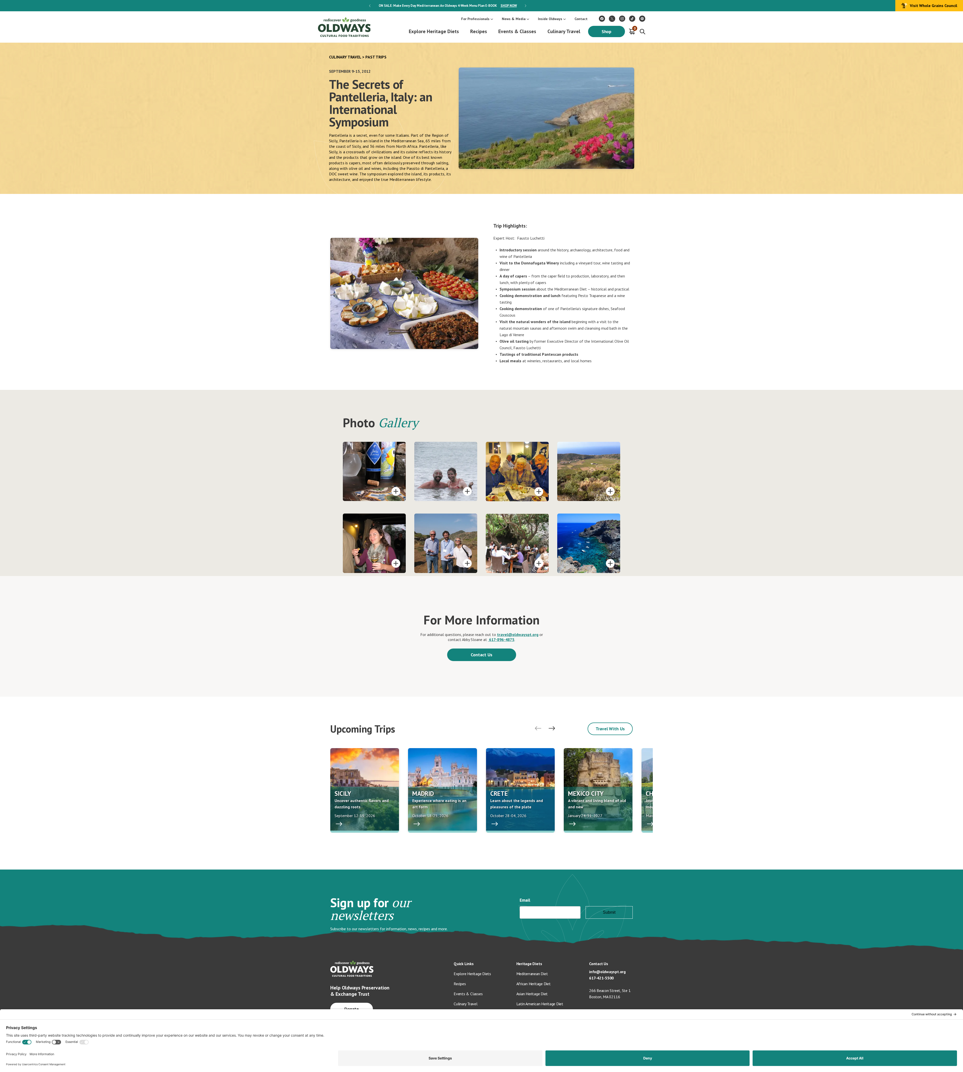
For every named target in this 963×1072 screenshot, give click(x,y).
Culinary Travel (563, 31)
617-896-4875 (501, 639)
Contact (581, 19)
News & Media (514, 19)
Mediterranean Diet (532, 973)
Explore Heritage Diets (434, 31)
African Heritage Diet (533, 983)
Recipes (478, 31)
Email (525, 900)
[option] (447, 6)
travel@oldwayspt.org (517, 634)
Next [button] (525, 6)
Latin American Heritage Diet (539, 1003)
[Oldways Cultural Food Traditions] (602, 19)
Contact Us (481, 655)
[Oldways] (344, 27)
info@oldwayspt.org (607, 971)
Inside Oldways (550, 19)
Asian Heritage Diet (532, 993)
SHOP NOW (509, 6)
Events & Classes (517, 31)
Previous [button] (369, 6)
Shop (607, 31)
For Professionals (475, 19)
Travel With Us (610, 729)
